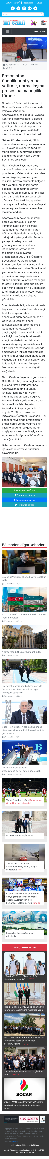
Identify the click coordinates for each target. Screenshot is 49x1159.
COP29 (41, 1150)
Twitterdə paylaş (25, 505)
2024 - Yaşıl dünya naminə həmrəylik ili (20, 1150)
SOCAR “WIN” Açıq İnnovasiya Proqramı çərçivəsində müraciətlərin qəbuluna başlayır (23, 1105)
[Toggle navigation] (7, 31)
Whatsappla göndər (25, 490)
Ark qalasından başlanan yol (20, 835)
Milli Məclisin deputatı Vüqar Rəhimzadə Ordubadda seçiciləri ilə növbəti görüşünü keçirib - (24, 1040)
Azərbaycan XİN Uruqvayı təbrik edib (21, 652)
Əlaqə (39, 3)
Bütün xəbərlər (12, 3)
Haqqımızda (28, 3)
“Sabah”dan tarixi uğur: (24, 801)
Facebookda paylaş (25, 500)
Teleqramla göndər (25, 495)
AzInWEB (14, 1142)
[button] (45, 459)
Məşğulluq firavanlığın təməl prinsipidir (20, 934)
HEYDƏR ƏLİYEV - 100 (25, 1153)
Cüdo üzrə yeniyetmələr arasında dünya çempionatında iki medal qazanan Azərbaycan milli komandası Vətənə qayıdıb (23, 898)
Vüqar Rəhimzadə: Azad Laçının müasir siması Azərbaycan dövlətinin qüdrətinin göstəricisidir (23, 730)
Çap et (8, 67)
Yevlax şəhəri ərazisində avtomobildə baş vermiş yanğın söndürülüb (21, 866)
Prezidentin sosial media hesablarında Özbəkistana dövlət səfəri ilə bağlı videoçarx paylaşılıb (22, 689)
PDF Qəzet (39, 31)
